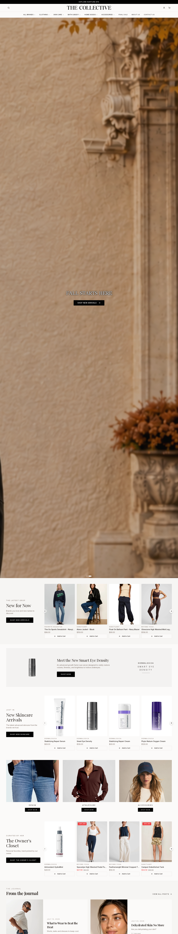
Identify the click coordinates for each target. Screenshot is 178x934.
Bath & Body (73, 15)
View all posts (161, 894)
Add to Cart (61, 636)
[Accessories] (145, 781)
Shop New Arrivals (19, 620)
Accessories (107, 15)
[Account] (164, 7)
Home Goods (90, 15)
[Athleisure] (89, 781)
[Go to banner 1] (88, 576)
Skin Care (58, 15)
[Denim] (32, 781)
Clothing (43, 15)
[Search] (8, 7)
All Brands (28, 15)
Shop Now (66, 674)
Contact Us (149, 15)
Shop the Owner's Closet (23, 860)
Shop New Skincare (20, 734)
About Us (136, 15)
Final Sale (123, 15)
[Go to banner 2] (90, 576)
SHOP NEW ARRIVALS (87, 303)
